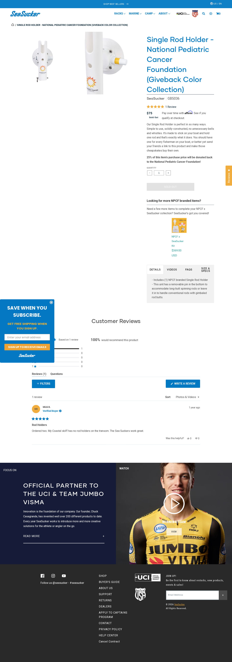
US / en (217, 3)
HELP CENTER (108, 635)
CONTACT (105, 623)
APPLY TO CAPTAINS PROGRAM (113, 615)
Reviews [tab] (39, 374)
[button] (217, 13)
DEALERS (105, 606)
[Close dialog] (51, 302)
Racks (119, 13)
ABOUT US (106, 588)
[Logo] (25, 13)
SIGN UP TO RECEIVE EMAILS (27, 347)
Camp (149, 13)
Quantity (151, 168)
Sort (168, 397)
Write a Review (187, 385)
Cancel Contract (109, 641)
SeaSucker (155, 98)
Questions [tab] (56, 374)
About (163, 13)
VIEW (174, 531)
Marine (134, 13)
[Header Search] (204, 13)
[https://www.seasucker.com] (13, 25)
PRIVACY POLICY (110, 629)
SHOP (103, 576)
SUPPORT (105, 594)
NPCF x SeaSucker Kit (178, 241)
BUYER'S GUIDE (109, 582)
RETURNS (105, 600)
